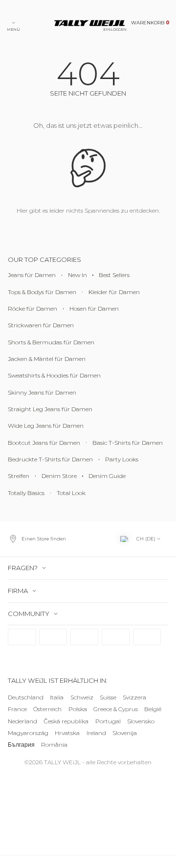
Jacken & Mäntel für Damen (47, 359)
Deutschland (26, 697)
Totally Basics (26, 493)
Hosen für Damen (94, 308)
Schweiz (81, 697)
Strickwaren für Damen (41, 325)
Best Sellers (114, 275)
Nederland (22, 721)
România (54, 744)
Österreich (47, 709)
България (21, 744)
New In (77, 275)
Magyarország (28, 733)
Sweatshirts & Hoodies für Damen (54, 376)
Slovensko (140, 721)
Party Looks (121, 460)
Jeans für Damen (32, 275)
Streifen (18, 476)
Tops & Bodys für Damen (42, 292)
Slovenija (124, 733)
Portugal (108, 721)
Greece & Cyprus (115, 709)
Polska (77, 709)
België (152, 709)
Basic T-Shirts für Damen (127, 442)
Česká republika (66, 721)
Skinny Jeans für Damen (42, 392)
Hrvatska (67, 733)
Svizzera (134, 697)
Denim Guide (107, 476)
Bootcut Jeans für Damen (44, 442)
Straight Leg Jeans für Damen (50, 409)
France (17, 709)
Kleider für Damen (114, 292)
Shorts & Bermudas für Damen (51, 342)
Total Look (71, 493)
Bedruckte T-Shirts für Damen (50, 460)
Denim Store (59, 476)
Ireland (96, 733)
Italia (57, 697)
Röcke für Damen (32, 308)
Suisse (108, 697)
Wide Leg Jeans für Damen (46, 426)
